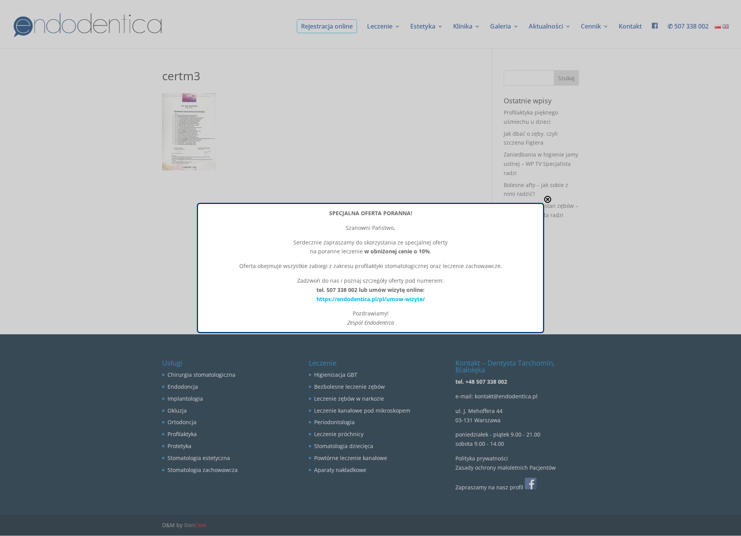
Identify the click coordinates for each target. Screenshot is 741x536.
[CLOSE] (548, 199)
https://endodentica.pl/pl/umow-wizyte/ (370, 299)
